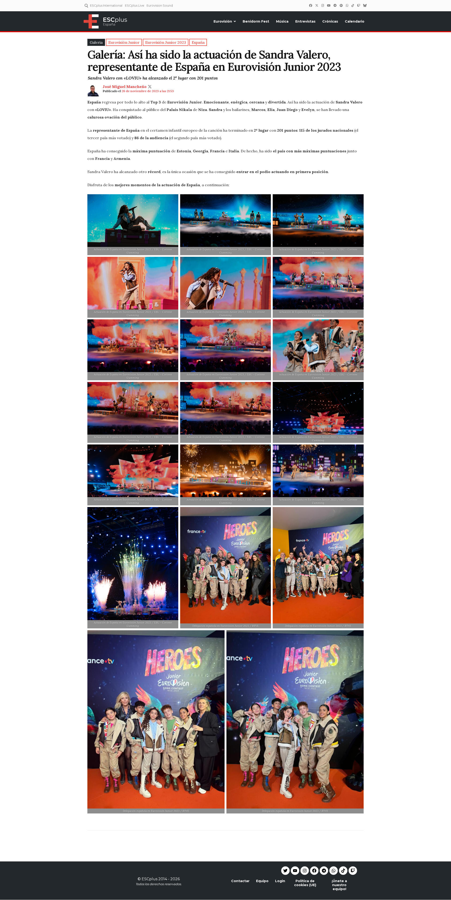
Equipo (262, 881)
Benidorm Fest (256, 21)
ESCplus (149, 879)
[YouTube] (328, 5)
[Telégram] (335, 5)
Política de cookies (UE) (305, 883)
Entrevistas (305, 21)
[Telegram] (324, 870)
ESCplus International (106, 5)
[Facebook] (310, 5)
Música (282, 21)
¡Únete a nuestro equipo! (339, 885)
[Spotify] (341, 5)
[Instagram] (322, 5)
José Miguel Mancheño (125, 86)
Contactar (240, 881)
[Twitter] (317, 5)
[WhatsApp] (347, 5)
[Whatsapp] (333, 870)
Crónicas (330, 21)
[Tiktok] (343, 870)
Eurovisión (223, 21)
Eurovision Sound (160, 5)
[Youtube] (295, 870)
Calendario (354, 21)
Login (280, 881)
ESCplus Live (134, 5)
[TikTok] (352, 5)
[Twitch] (358, 5)
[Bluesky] (365, 5)
